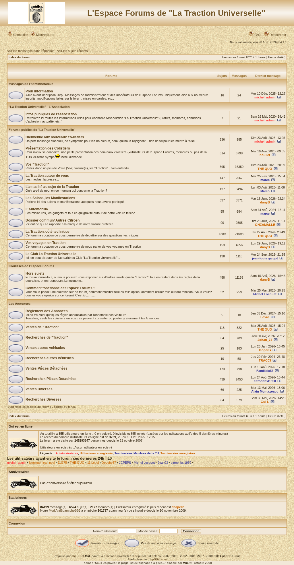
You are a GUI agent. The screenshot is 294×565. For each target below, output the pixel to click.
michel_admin (265, 97)
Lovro (264, 317)
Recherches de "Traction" (47, 337)
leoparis (265, 350)
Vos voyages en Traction (45, 243)
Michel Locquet (264, 294)
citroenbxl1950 (265, 381)
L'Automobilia (37, 209)
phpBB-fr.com (158, 559)
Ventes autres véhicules (45, 348)
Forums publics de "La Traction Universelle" (42, 129)
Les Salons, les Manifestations (50, 198)
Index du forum (19, 57)
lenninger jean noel (42, 462)
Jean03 (163, 462)
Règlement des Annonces (47, 311)
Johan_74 (265, 339)
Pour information (39, 91)
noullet (265, 155)
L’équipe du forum (64, 406)
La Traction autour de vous (47, 176)
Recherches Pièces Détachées (51, 379)
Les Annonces (19, 303)
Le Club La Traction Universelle (51, 254)
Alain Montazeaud (264, 391)
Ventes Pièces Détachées (46, 368)
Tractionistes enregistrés (178, 453)
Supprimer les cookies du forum (28, 406)
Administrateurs (67, 453)
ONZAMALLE (265, 224)
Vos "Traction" (37, 164)
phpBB (76, 556)
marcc (265, 180)
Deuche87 (109, 462)
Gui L (265, 401)
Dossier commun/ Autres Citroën (53, 220)
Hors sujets (35, 273)
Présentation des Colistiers (48, 148)
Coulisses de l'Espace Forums (31, 266)
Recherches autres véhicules (50, 358)
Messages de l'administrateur (31, 84)
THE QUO (265, 168)
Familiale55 (264, 370)
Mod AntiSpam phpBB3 (64, 510)
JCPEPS (125, 462)
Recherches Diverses (43, 399)
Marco (265, 191)
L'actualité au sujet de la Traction (52, 187)
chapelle (178, 507)
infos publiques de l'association (51, 114)
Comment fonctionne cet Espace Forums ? (60, 288)
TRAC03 (265, 360)
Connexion (20, 34)
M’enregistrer (45, 34)
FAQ (257, 34)
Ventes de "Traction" (42, 327)
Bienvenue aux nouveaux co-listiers (55, 137)
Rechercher (277, 34)
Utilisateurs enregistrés (96, 453)
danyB (265, 202)
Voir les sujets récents (72, 51)
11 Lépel (93, 462)
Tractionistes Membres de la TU (137, 453)
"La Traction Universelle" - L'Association (39, 106)
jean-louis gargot (265, 258)
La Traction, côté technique (47, 232)
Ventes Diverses (39, 389)
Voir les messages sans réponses (31, 51)
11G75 (62, 462)
